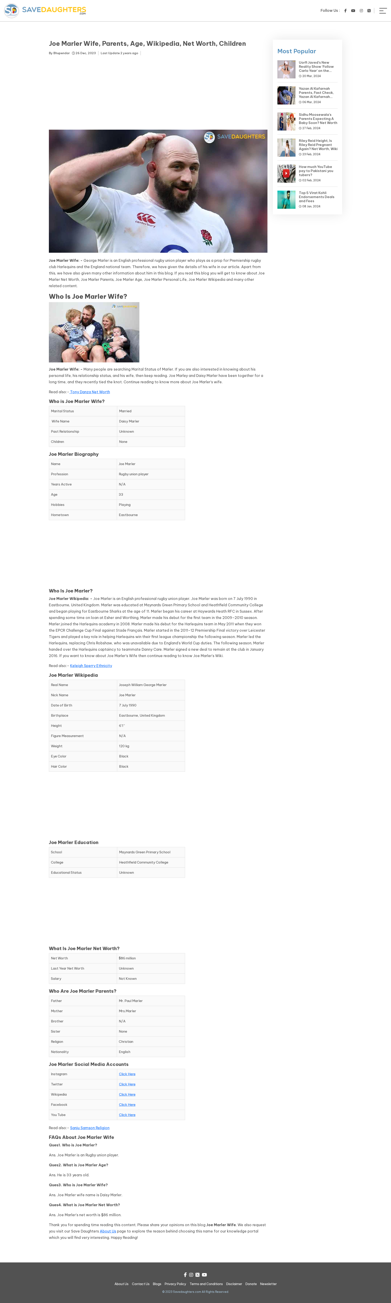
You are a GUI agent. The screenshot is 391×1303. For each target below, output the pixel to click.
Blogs (157, 1284)
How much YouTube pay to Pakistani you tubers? (316, 171)
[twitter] (369, 10)
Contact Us (141, 1284)
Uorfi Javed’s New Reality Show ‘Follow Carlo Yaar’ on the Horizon (316, 68)
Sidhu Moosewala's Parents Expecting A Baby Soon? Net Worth (318, 118)
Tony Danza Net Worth (90, 392)
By (59, 53)
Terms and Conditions (206, 1284)
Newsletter (268, 1284)
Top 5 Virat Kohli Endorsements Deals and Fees (316, 197)
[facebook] (345, 10)
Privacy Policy (175, 1284)
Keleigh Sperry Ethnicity (91, 665)
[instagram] (361, 10)
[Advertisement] (158, 93)
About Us (108, 1231)
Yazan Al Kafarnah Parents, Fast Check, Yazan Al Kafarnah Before (316, 94)
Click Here (127, 1074)
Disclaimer (234, 1284)
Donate (251, 1284)
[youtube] (353, 10)
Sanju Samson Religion (90, 1128)
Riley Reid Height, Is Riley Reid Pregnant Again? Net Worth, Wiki (318, 144)
